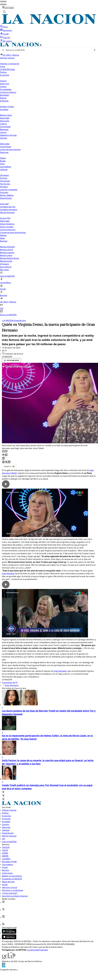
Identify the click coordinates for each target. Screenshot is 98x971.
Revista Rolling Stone (9, 258)
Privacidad (43, 950)
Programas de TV (10, 682)
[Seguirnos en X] (3, 910)
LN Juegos (4, 175)
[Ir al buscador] (4, 11)
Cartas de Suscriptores (10, 149)
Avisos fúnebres (7, 224)
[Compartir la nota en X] (6, 462)
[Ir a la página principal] (49, 23)
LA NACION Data (7, 69)
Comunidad (5, 126)
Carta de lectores (7, 229)
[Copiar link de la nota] (3, 458)
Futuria (3, 81)
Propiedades (5, 89)
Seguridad (4, 118)
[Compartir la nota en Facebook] (3, 462)
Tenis (2, 164)
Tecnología (5, 181)
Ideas (2, 238)
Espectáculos (19, 320)
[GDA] (9, 958)
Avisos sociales (6, 226)
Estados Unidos (7, 106)
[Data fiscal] (3, 966)
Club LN (6, 37)
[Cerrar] (40, 45)
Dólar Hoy (4, 83)
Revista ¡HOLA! (6, 249)
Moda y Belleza (7, 195)
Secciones (7, 30)
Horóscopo (5, 184)
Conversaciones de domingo (13, 232)
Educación (4, 121)
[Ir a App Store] (9, 938)
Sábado (3, 235)
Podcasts (4, 192)
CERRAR (3, 2)
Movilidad (4, 95)
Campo (3, 86)
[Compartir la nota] (3, 455)
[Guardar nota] (3, 451)
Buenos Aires (6, 115)
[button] (49, 179)
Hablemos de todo (8, 135)
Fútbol (3, 158)
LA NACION (7, 320)
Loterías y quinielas (8, 189)
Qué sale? (4, 204)
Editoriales (5, 143)
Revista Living (6, 255)
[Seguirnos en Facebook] (3, 902)
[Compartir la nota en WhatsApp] (6, 455)
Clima (2, 66)
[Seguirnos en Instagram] (3, 917)
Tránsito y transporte (9, 63)
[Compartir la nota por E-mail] (9, 462)
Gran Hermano (11, 685)
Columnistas (5, 146)
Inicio (5, 27)
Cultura (3, 123)
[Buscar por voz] (94, 50)
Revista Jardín (6, 261)
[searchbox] (48, 50)
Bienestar (4, 129)
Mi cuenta (7, 41)
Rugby (3, 161)
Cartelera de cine (7, 206)
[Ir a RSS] (3, 924)
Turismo (3, 178)
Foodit (6, 34)
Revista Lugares (7, 252)
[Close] (3, 792)
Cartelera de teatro (8, 209)
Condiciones (32, 950)
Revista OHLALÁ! (7, 246)
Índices (3, 98)
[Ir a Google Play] (9, 933)
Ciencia (3, 132)
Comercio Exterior (8, 92)
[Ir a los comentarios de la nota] (6, 451)
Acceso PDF (5, 218)
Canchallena (5, 166)
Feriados (4, 186)
